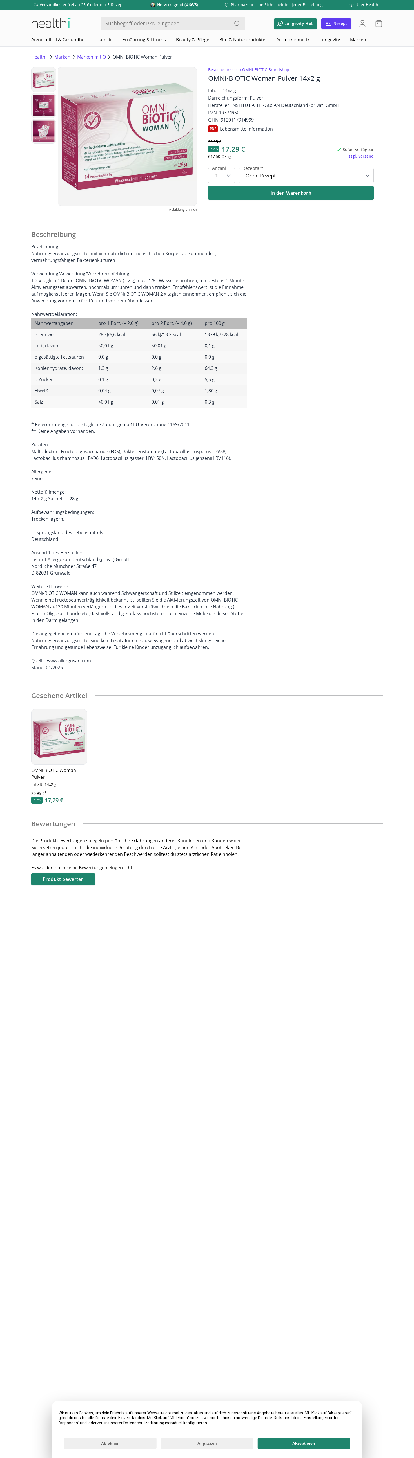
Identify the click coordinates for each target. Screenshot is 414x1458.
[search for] (237, 23)
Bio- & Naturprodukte (242, 40)
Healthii (39, 57)
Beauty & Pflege (192, 40)
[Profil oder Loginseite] (362, 23)
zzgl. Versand (361, 156)
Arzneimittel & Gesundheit (59, 40)
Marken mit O (91, 57)
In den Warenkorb (291, 193)
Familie (104, 40)
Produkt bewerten (63, 879)
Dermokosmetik (292, 40)
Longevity (330, 40)
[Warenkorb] (377, 23)
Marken (358, 40)
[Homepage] (51, 24)
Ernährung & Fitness (144, 40)
